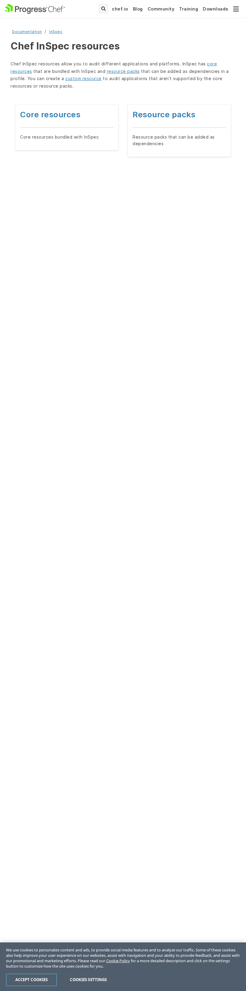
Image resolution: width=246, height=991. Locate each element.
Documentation (27, 31)
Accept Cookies (31, 979)
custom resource (83, 78)
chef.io (120, 8)
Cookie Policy (118, 960)
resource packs (123, 71)
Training (188, 8)
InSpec (55, 31)
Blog (138, 8)
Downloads (215, 8)
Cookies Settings (88, 979)
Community (161, 8)
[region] (123, 966)
